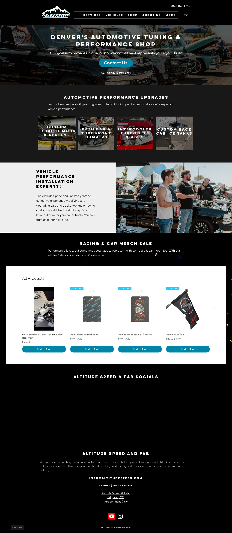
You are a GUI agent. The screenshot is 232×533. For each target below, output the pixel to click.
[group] (116, 320)
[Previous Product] (18, 308)
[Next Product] (214, 308)
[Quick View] (44, 309)
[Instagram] (120, 524)
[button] (114, 15)
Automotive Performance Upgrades (116, 97)
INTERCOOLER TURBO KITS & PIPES (135, 133)
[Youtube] (111, 524)
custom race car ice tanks (174, 131)
